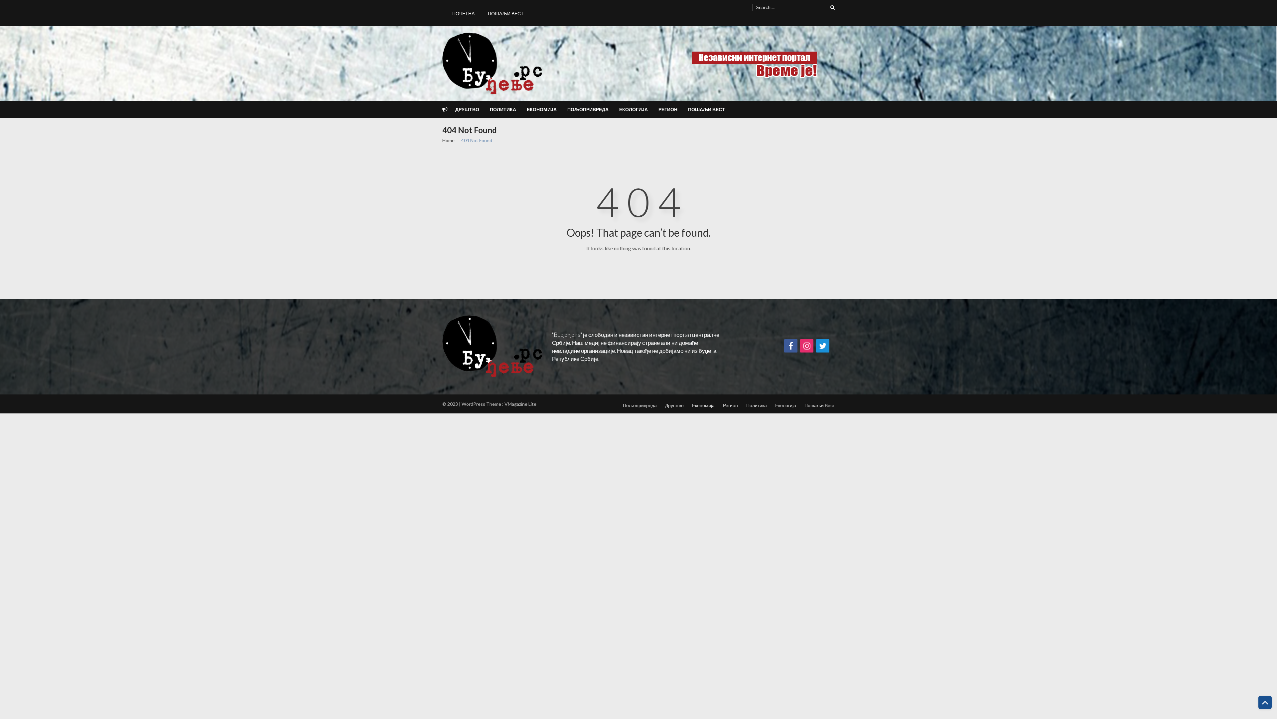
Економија (542, 109)
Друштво (467, 109)
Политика (503, 109)
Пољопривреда (588, 109)
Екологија (633, 109)
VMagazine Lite (520, 404)
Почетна (463, 13)
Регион (667, 109)
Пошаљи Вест (506, 13)
